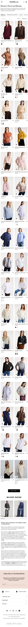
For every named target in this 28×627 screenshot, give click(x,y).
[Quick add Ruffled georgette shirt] (16, 144)
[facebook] (10, 610)
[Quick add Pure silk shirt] (2, 321)
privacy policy (16, 614)
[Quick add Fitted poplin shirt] (16, 295)
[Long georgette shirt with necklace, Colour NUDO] (17, 483)
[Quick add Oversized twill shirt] (2, 270)
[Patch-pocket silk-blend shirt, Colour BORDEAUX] (15, 327)
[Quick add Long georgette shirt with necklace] (16, 477)
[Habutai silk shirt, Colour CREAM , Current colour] (17, 97)
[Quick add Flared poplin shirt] (16, 424)
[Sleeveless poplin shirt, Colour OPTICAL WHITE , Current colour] (15, 456)
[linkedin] (19, 610)
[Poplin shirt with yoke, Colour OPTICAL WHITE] (15, 224)
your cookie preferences (14, 616)
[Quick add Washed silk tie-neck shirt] (16, 169)
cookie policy (22, 614)
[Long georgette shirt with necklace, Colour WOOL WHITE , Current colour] (15, 483)
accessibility (22, 618)
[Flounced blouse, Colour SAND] (15, 44)
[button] (24, 18)
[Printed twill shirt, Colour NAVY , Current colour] (15, 353)
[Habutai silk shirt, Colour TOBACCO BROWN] (15, 97)
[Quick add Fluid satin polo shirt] (2, 477)
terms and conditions (7, 614)
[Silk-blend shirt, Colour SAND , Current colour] (1, 97)
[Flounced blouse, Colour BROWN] (3, 123)
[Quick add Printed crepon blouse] (2, 374)
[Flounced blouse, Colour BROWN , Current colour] (17, 44)
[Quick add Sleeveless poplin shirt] (2, 424)
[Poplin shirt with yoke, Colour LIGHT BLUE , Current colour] (17, 224)
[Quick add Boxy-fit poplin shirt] (16, 245)
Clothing (4, 18)
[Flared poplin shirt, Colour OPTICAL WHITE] (15, 429)
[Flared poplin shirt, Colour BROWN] (3, 456)
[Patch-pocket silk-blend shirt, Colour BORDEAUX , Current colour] (1, 44)
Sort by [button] (18, 18)
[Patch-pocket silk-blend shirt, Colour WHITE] (3, 44)
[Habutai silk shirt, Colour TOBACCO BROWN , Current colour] (1, 70)
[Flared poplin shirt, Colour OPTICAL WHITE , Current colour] (1, 456)
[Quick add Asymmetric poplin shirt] (16, 270)
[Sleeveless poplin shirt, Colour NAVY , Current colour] (3, 429)
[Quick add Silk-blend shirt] (2, 91)
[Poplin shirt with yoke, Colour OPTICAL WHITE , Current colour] (1, 300)
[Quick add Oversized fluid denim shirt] (2, 245)
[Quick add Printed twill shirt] (16, 348)
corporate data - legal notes (9, 618)
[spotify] (13, 610)
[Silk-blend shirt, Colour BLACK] (3, 97)
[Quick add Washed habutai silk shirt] (2, 169)
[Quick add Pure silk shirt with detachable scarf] (2, 348)
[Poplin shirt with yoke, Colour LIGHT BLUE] (3, 300)
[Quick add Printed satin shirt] (16, 194)
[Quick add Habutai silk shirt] (2, 64)
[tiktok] (16, 610)
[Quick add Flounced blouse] (16, 38)
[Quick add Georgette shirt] (2, 144)
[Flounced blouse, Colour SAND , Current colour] (1, 123)
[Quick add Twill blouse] (2, 194)
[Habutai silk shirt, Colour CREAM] (3, 70)
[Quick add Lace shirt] (16, 118)
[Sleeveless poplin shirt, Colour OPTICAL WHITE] (1, 429)
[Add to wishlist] (13, 41)
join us (17, 618)
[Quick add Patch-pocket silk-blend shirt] (2, 38)
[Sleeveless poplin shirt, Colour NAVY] (17, 456)
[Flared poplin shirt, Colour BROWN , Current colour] (17, 429)
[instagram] (7, 610)
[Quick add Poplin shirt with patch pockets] (2, 399)
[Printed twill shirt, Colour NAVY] (17, 353)
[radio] (3, 15)
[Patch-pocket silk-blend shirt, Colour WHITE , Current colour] (17, 327)
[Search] (23, 2)
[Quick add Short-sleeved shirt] (16, 399)
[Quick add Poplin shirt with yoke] (16, 218)
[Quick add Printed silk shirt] (16, 374)
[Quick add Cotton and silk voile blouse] (2, 218)
